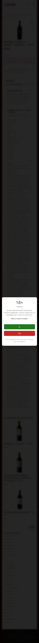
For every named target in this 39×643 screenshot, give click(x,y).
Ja (19, 327)
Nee (19, 333)
